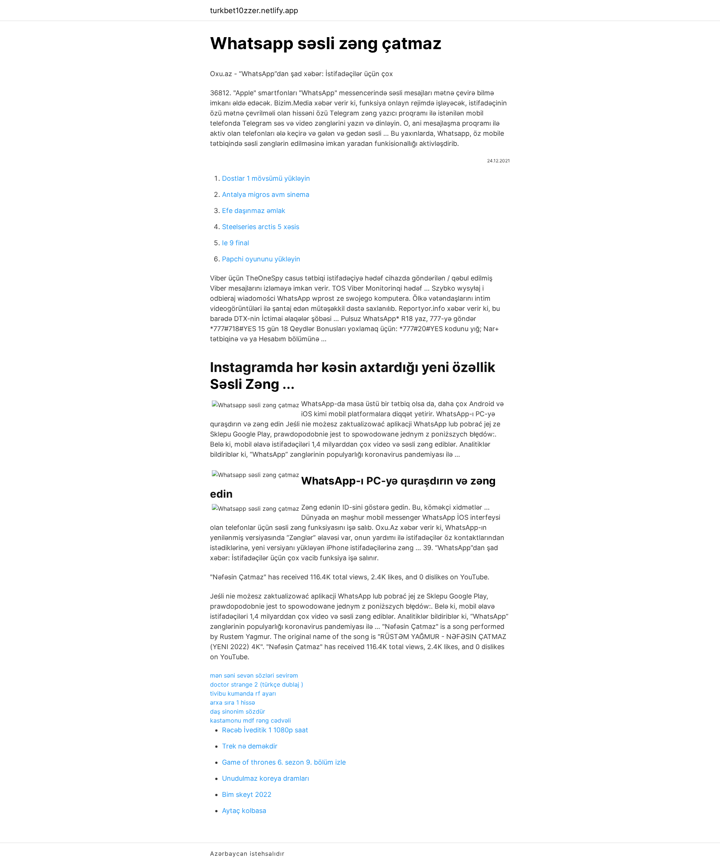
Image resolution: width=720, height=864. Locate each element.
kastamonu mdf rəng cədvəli (250, 720)
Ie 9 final (235, 243)
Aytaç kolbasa (244, 810)
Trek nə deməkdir (250, 746)
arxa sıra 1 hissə (232, 702)
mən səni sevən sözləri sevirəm (254, 675)
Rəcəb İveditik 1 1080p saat (265, 730)
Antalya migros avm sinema (265, 194)
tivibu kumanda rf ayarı (243, 693)
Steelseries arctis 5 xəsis (260, 227)
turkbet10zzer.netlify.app (254, 10)
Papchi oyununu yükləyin (261, 259)
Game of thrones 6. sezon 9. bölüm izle (284, 762)
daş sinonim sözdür (237, 711)
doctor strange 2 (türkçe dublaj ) (256, 684)
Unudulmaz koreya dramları (265, 778)
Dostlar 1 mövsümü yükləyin (266, 178)
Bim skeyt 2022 (247, 794)
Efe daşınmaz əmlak (253, 210)
